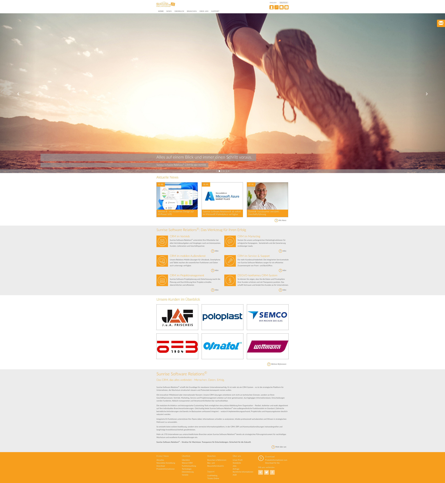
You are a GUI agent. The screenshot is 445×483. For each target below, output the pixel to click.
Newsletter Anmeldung (165, 463)
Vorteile (185, 475)
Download (270, 457)
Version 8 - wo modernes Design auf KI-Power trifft (176, 213)
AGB (235, 475)
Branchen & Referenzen (216, 460)
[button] (18, 93)
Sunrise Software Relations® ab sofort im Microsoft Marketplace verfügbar (222, 213)
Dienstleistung (188, 472)
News (169, 11)
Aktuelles (160, 460)
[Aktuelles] (286, 7)
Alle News (282, 220)
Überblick (179, 11)
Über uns (204, 11)
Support (215, 11)
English (273, 2)
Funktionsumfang (189, 466)
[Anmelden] (271, 7)
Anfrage (236, 469)
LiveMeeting (212, 476)
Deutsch (283, 2)
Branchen (192, 11)
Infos (216, 251)
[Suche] (276, 7)
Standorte (237, 463)
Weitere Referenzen (278, 364)
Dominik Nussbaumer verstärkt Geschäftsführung (263, 213)
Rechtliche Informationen (243, 472)
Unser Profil (237, 460)
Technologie (186, 469)
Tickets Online (213, 478)
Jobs (234, 466)
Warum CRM (187, 463)
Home (161, 11)
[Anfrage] (281, 7)
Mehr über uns (280, 447)
